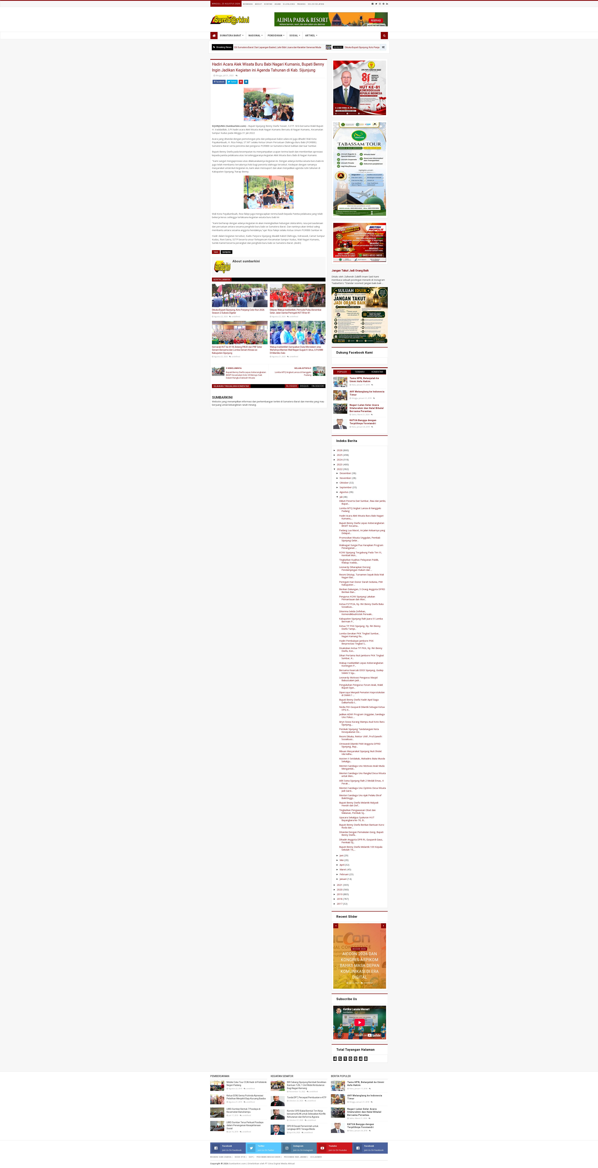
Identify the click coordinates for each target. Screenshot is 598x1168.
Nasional (255, 35)
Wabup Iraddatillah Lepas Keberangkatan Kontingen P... (361, 664)
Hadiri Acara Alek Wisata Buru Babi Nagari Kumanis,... (361, 517)
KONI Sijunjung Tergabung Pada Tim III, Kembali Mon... (360, 554)
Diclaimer (316, 1157)
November (346, 477)
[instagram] (379, 4)
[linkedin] (387, 4)
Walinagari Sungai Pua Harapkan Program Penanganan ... (361, 546)
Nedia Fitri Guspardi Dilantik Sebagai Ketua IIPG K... (362, 708)
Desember (346, 473)
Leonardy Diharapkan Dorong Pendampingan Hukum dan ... (355, 568)
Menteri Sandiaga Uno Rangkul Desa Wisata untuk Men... (362, 774)
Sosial (294, 35)
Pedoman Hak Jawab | (296, 1157)
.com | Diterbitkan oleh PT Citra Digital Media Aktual (262, 1163)
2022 (340, 469)
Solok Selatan (316, 4)
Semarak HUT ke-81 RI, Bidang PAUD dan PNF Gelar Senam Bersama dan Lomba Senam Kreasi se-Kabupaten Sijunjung (237, 350)
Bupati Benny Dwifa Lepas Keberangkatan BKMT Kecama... (361, 524)
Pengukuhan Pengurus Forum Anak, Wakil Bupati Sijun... (361, 686)
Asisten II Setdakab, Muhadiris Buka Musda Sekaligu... (362, 760)
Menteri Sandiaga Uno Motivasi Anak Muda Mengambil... (361, 767)
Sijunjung (289, 4)
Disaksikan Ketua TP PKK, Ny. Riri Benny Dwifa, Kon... (360, 649)
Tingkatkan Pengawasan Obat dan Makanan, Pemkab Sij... (357, 811)
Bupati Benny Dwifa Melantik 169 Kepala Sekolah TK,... (360, 848)
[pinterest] (383, 4)
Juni (342, 855)
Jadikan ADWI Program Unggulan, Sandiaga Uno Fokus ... (362, 716)
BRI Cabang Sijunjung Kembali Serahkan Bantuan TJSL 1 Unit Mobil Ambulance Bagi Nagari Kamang (306, 1085)
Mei (342, 860)
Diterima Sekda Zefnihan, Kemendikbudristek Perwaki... (356, 613)
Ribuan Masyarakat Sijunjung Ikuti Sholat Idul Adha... (360, 753)
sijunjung (249, 47)
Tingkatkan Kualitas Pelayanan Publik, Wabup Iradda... (359, 561)
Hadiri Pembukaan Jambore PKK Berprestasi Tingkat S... (356, 642)
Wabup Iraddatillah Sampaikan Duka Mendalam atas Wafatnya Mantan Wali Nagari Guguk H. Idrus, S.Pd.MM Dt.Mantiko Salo (296, 350)
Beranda (248, 4)
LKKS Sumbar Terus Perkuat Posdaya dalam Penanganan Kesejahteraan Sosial (245, 1125)
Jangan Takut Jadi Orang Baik (350, 270)
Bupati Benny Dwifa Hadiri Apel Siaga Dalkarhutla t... (359, 701)
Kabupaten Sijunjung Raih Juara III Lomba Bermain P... (361, 620)
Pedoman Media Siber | (269, 1157)
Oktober (344, 482)
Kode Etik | (241, 1157)
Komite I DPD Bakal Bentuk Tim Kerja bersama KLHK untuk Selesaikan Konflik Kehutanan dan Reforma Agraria (306, 1114)
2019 (340, 894)
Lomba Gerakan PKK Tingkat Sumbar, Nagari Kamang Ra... (359, 635)
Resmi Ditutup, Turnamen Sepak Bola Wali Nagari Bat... (361, 576)
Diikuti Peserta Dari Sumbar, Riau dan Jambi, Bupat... (362, 502)
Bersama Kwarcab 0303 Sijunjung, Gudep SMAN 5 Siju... (361, 672)
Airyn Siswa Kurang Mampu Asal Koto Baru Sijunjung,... (361, 723)
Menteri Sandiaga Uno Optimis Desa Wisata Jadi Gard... (362, 789)
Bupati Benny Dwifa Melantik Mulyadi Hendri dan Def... (358, 804)
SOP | (251, 1157)
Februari (344, 874)
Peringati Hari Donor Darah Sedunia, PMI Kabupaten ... (361, 583)
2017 (340, 903)
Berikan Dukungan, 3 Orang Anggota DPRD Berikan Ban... (362, 591)
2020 (340, 889)
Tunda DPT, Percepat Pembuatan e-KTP (306, 1097)
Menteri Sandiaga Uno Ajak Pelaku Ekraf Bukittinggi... (360, 797)
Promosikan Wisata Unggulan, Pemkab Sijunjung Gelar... (359, 539)
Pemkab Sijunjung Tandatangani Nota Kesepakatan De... (359, 730)
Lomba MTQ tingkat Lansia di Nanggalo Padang (360, 509)
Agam (278, 4)
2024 (340, 459)
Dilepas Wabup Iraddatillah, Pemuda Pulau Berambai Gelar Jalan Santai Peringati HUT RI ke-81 (295, 311)
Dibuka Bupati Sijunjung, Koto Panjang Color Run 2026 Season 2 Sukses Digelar (294, 47)
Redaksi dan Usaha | (221, 1157)
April (342, 864)
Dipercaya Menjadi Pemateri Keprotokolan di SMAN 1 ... (362, 694)
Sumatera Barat (230, 35)
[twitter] (376, 4)
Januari (343, 878)
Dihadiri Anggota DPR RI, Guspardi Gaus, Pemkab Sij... (361, 841)
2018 (340, 898)
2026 (340, 450)
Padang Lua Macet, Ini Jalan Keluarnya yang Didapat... (362, 532)
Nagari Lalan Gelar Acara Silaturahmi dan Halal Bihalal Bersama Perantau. (367, 408)
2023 (340, 464)
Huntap (359, 943)
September (346, 487)
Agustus (344, 491)
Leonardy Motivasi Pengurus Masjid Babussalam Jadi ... (358, 679)
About (258, 4)
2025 (340, 454)
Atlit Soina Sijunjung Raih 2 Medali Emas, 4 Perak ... (361, 782)
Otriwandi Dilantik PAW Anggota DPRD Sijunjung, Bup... (359, 745)
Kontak (268, 4)
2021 (340, 884)
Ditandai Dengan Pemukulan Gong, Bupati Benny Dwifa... (361, 833)
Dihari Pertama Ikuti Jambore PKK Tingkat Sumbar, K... (361, 657)
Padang (301, 4)
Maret (343, 869)
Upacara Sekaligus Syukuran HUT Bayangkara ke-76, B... (356, 819)
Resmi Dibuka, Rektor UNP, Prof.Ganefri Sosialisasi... (360, 738)
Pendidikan (275, 35)
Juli (341, 496)
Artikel (310, 35)
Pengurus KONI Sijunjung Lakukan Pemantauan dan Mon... (357, 598)
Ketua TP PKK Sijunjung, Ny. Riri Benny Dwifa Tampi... (360, 627)
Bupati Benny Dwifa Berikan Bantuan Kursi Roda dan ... (361, 826)
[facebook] (372, 4)
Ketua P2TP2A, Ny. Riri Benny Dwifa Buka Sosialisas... (361, 605)
